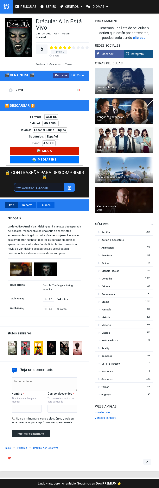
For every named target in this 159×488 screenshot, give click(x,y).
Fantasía (40, 64)
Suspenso (55, 64)
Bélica (105, 263)
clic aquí (139, 38)
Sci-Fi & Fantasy (110, 363)
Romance (106, 356)
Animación (107, 247)
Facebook (107, 54)
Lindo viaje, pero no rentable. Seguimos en (79, 483)
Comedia (106, 278)
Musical (105, 332)
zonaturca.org (103, 412)
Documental (108, 294)
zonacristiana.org (105, 417)
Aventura (106, 255)
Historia (105, 317)
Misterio (106, 325)
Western (106, 394)
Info (11, 205)
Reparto (27, 205)
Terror (69, 64)
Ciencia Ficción (110, 270)
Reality (105, 348)
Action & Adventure (112, 239)
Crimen (105, 286)
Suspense (107, 371)
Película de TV (109, 340)
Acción (105, 232)
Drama (105, 301)
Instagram (137, 54)
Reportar (61, 75)
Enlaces (46, 205)
